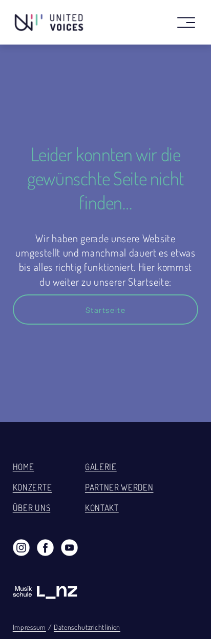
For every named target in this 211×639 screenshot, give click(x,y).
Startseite (106, 309)
